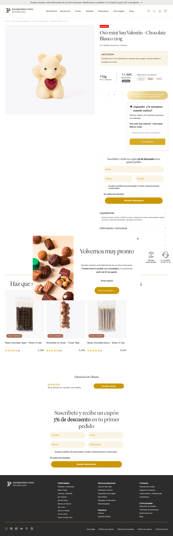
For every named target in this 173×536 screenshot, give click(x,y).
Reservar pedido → (107, 290)
